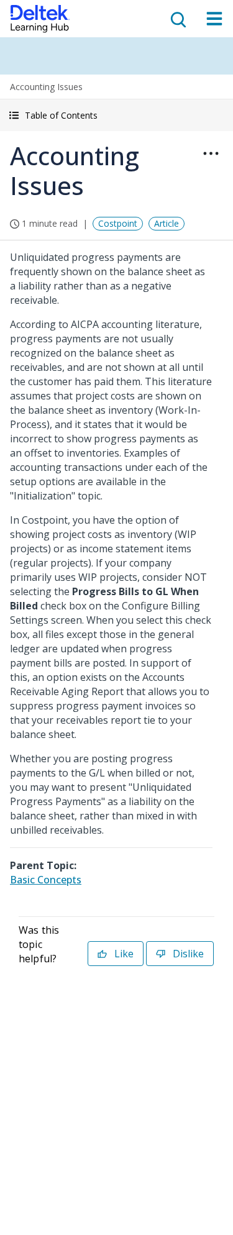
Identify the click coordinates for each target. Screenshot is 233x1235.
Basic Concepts (45, 879)
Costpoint (117, 223)
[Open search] (177, 18)
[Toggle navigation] (214, 18)
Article (166, 223)
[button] (116, 115)
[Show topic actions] (210, 153)
